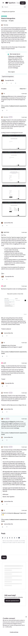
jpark (5, 286)
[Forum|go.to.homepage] (11, 3)
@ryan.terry (4, 347)
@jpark (19, 56)
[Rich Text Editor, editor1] (14, 547)
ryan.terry (6, 232)
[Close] (26, 617)
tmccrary (6, 25)
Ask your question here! (12, 600)
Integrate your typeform (8, 11)
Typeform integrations (8, 76)
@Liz (4, 120)
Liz (4, 93)
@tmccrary (12, 56)
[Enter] (2, 7)
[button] (3, 3)
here (16, 67)
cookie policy (8, 626)
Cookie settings (14, 632)
